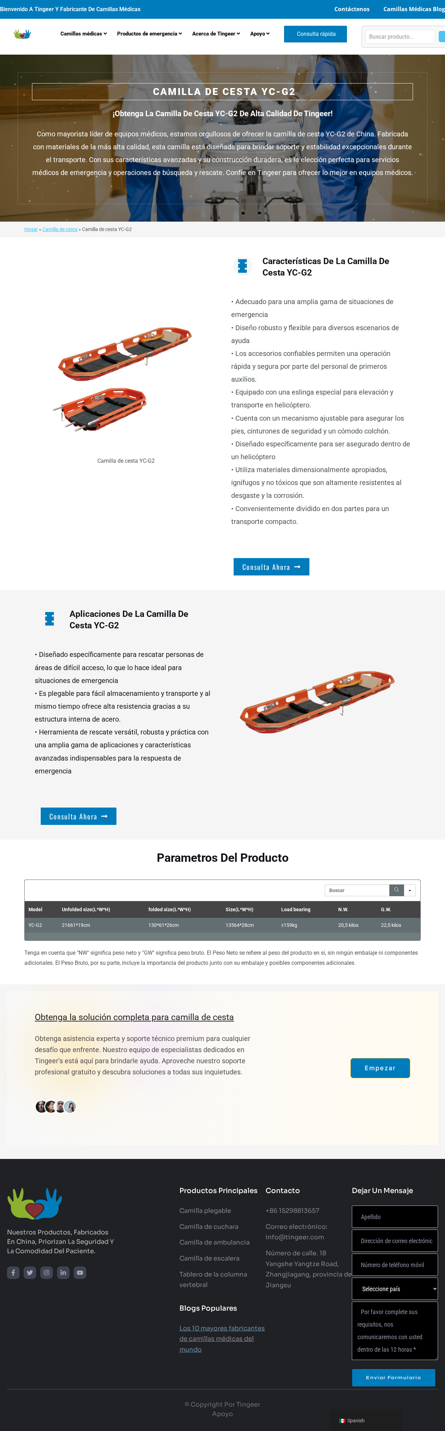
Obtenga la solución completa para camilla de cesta (134, 1017)
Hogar (31, 229)
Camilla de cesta (60, 229)
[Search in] (410, 890)
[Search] (396, 890)
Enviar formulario (393, 1378)
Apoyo (222, 1414)
